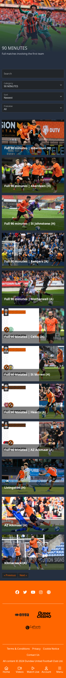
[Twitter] (25, 592)
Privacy (36, 648)
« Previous (10, 575)
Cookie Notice (51, 648)
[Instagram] (41, 592)
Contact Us (33, 655)
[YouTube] (33, 592)
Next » (23, 575)
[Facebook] (17, 592)
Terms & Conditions (18, 648)
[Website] (48, 592)
